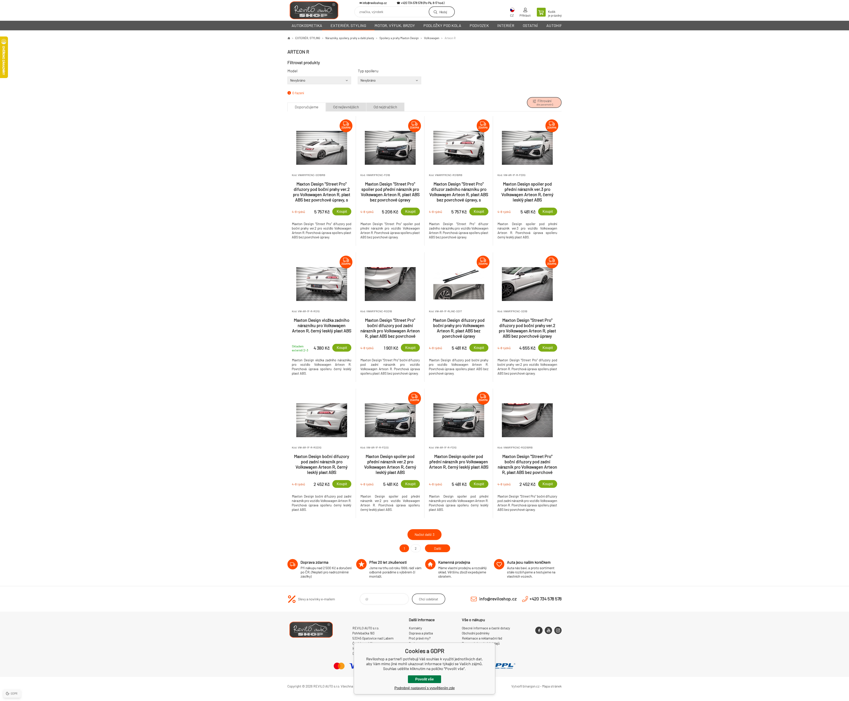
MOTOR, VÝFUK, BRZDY (395, 25)
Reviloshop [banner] (313, 10)
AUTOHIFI (554, 25)
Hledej (443, 12)
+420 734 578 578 (412, 3)
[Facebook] (539, 630)
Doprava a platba (421, 633)
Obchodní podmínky (476, 633)
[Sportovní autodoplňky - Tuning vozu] (288, 38)
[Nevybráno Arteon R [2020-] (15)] (319, 80)
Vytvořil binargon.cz (525, 686)
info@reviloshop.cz (375, 3)
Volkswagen (431, 38)
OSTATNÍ (530, 25)
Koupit (342, 211)
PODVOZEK (479, 25)
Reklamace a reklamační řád (482, 638)
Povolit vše (424, 679)
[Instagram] (558, 630)
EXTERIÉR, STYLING (348, 25)
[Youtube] (548, 630)
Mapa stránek (552, 686)
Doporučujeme (306, 107)
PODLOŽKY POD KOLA (442, 25)
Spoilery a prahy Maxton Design (399, 38)
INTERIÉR (505, 25)
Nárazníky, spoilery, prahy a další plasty (349, 38)
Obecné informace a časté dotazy (486, 628)
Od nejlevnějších (346, 107)
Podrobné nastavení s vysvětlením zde (424, 688)
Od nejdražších (385, 107)
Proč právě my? (420, 638)
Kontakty (415, 628)
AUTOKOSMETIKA (307, 25)
